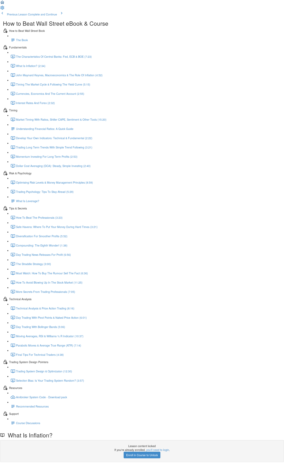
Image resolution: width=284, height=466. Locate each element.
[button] (2, 3)
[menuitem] (2, 9)
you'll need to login (157, 450)
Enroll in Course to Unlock (142, 455)
